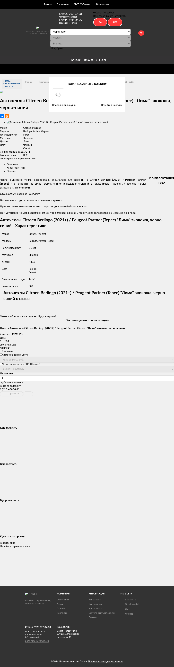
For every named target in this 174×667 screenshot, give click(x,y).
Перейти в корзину (111, 105)
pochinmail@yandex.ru (37, 641)
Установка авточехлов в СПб (41, 68)
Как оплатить (95, 604)
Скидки (61, 609)
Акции (60, 604)
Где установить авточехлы (102, 613)
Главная (47, 4)
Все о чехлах (102, 4)
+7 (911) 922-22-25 (70, 21)
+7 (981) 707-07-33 (70, 15)
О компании (62, 4)
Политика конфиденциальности (105, 662)
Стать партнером (16, 68)
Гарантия (93, 617)
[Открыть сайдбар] (26, 4)
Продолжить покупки (64, 105)
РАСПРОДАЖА (82, 4)
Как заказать (95, 600)
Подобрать (57, 48)
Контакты (62, 613)
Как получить (95, 609)
